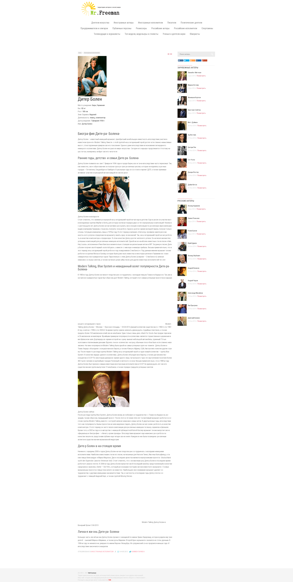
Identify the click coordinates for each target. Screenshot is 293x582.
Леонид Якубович (194, 256)
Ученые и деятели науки (174, 34)
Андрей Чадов (193, 281)
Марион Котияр (193, 85)
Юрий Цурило (192, 243)
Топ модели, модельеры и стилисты (141, 34)
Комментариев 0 (138, 552)
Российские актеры (160, 28)
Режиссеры (141, 28)
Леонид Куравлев (194, 206)
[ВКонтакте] (180, 60)
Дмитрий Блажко (194, 318)
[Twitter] (186, 60)
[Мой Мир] (198, 60)
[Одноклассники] (192, 60)
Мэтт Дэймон (193, 122)
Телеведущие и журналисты (107, 34)
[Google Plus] (204, 60)
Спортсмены (207, 28)
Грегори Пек (192, 147)
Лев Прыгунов (192, 305)
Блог (80, 53)
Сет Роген (191, 160)
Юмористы (195, 34)
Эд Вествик (192, 135)
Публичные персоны (121, 28)
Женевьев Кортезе (194, 97)
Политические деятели (191, 22)
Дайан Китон (192, 185)
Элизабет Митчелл (194, 73)
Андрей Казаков (193, 268)
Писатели (171, 22)
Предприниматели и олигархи (94, 28)
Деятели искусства (100, 22)
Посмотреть (201, 76)
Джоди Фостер (193, 172)
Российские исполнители (185, 28)
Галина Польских (193, 218)
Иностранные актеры (124, 22)
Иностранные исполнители (150, 22)
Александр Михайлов (195, 293)
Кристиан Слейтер (194, 110)
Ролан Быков (192, 231)
